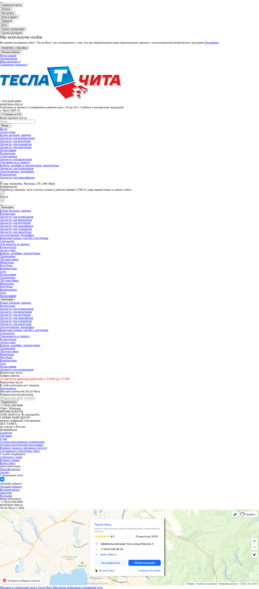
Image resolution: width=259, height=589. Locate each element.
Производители (10, 469)
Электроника (8, 156)
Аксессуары (8, 132)
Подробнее (212, 42)
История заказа (10, 489)
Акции (4, 472)
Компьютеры (8, 268)
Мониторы (7, 262)
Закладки (6, 492)
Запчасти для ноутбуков (15, 141)
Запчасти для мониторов (16, 159)
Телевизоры (7, 256)
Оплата (6, 9)
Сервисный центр (11, 5)
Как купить (8, 13)
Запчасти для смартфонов (16, 226)
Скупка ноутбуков (12, 32)
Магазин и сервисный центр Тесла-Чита (26, 587)
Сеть (3, 271)
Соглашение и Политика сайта (20, 451)
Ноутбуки (6, 265)
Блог (4, 25)
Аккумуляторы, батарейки (17, 171)
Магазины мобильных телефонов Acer (78, 587)
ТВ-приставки (9, 259)
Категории (7, 299)
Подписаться (9, 402)
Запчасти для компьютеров (17, 138)
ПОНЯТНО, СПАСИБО (14, 48)
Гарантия (7, 21)
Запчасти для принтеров (15, 147)
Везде (3, 129)
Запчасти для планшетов (16, 144)
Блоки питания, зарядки (15, 135)
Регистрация (8, 55)
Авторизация (8, 58)
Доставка (6, 435)
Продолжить (8, 388)
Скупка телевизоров (13, 29)
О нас (3, 438)
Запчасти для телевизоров (17, 168)
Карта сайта (7, 463)
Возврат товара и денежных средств (23, 448)
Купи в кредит (10, 17)
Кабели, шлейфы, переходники (20, 253)
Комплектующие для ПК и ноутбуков (24, 238)
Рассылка (6, 495)
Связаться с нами (11, 457)
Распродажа (7, 153)
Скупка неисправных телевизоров (22, 441)
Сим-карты (7, 241)
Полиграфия (8, 150)
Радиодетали (8, 174)
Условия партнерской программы (21, 444)
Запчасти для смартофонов (17, 177)
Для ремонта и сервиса (15, 162)
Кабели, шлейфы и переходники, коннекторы (29, 165)
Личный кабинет (11, 486)
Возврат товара (10, 460)
